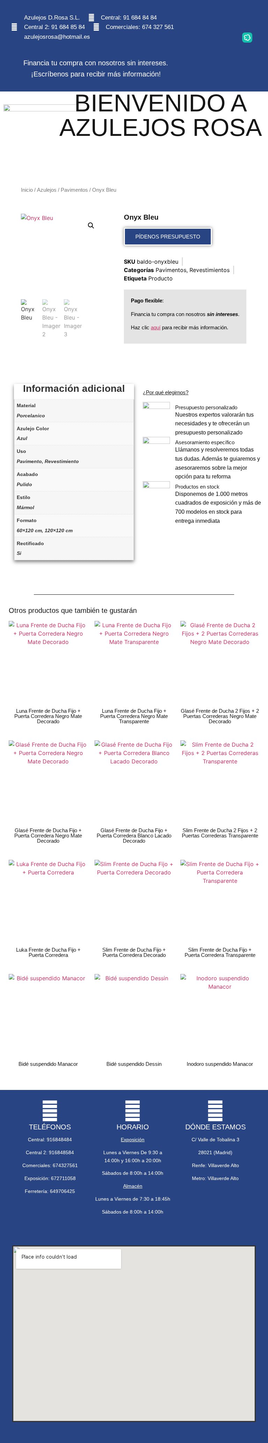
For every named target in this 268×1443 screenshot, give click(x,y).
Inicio (27, 190)
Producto (160, 278)
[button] (91, 225)
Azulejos (47, 190)
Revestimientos (209, 269)
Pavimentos (74, 190)
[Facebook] (247, 17)
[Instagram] (203, 17)
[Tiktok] (225, 37)
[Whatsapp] (225, 17)
